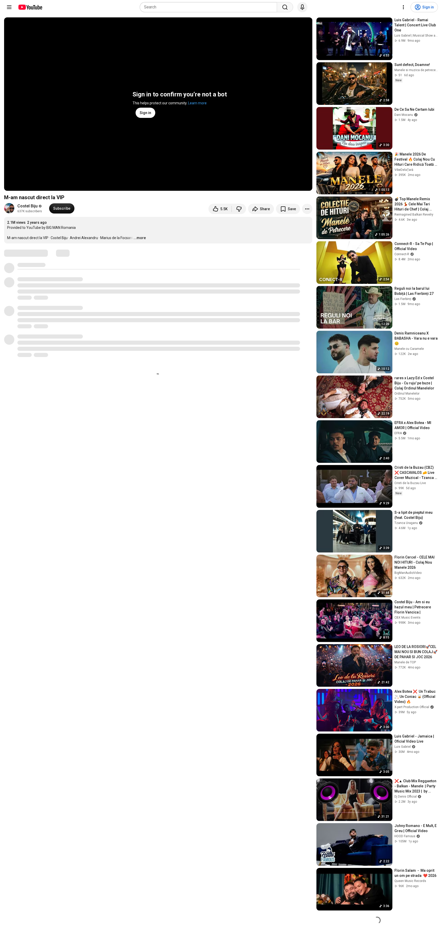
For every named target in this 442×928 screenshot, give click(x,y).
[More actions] (307, 209)
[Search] (285, 7)
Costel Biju (27, 206)
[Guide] (9, 7)
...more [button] (140, 238)
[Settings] (403, 7)
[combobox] (210, 7)
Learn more (197, 103)
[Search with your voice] (302, 7)
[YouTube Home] (30, 7)
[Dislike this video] (239, 209)
